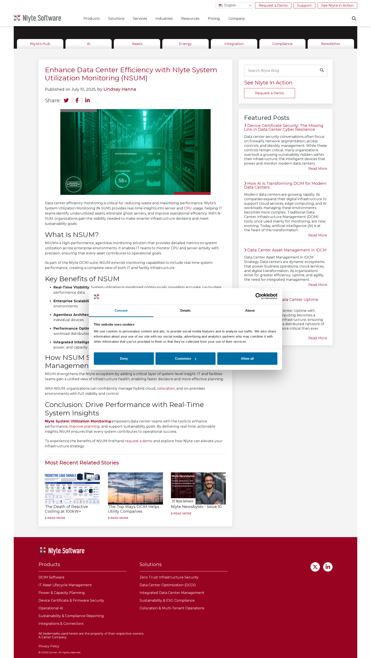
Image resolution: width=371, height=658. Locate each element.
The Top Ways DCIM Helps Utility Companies (133, 509)
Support (304, 5)
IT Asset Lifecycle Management (65, 585)
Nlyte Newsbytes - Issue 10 (196, 507)
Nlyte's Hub (40, 44)
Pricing (214, 19)
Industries (164, 19)
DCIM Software (51, 577)
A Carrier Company (52, 637)
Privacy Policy (48, 646)
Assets (137, 44)
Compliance (282, 44)
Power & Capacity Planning (61, 593)
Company (236, 19)
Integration (234, 44)
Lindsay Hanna (119, 89)
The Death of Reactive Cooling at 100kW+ (66, 509)
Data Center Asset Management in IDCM (286, 250)
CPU (188, 208)
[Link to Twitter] (315, 567)
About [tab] (250, 310)
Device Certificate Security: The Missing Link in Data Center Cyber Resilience (283, 127)
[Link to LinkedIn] (328, 567)
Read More (56, 518)
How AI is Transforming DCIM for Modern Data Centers (285, 185)
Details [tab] (185, 310)
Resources (190, 19)
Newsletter (331, 44)
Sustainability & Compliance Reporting (71, 616)
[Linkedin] (87, 101)
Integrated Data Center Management (172, 593)
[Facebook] (77, 101)
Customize (183, 358)
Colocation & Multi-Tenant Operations (172, 608)
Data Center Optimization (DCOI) (168, 585)
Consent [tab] (121, 310)
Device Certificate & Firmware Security (71, 600)
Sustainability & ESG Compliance (167, 600)
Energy (185, 44)
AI (88, 44)
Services (140, 19)
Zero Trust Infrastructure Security (169, 577)
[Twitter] (66, 101)
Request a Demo (273, 5)
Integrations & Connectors (60, 624)
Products (92, 19)
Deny (124, 358)
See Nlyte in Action (337, 5)
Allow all (247, 358)
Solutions (116, 19)
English (230, 5)
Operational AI (50, 608)
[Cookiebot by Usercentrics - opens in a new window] (258, 296)
